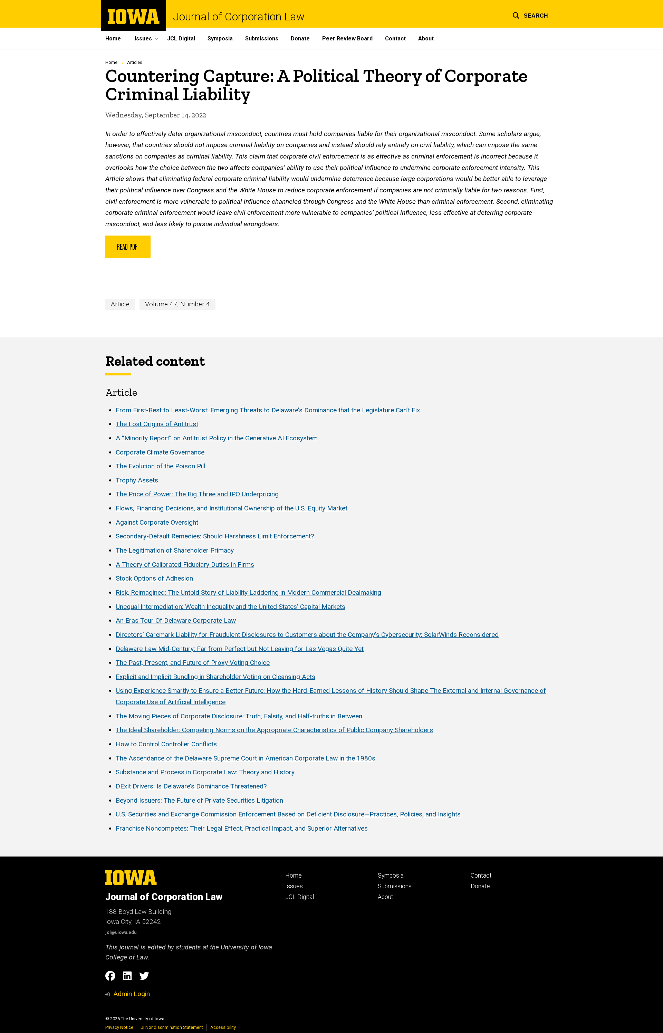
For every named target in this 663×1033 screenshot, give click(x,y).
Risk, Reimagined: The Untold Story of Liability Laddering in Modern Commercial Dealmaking (248, 592)
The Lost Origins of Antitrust (157, 424)
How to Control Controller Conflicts (166, 744)
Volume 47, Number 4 (177, 304)
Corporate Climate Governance (160, 452)
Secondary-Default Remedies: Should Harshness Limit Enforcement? (215, 536)
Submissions (261, 38)
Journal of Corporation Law (239, 16)
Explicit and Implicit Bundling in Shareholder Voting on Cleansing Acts (215, 677)
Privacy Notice (119, 1027)
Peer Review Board (347, 38)
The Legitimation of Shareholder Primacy (175, 550)
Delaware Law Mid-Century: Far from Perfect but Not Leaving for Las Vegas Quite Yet (240, 649)
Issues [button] (143, 38)
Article (120, 304)
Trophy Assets (137, 480)
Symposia (220, 38)
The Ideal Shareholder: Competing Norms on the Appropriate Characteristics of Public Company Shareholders (274, 730)
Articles (134, 62)
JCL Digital (181, 38)
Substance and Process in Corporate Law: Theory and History (205, 772)
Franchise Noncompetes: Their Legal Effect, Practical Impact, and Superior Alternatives (242, 828)
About (426, 38)
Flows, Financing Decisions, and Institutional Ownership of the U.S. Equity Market (231, 508)
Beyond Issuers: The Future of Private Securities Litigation (199, 800)
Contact (395, 38)
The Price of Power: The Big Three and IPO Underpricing (197, 494)
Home (113, 38)
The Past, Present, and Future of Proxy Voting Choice (193, 663)
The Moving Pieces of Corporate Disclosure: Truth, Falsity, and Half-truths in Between (239, 716)
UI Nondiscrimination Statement (172, 1027)
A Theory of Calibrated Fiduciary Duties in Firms (185, 564)
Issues (294, 886)
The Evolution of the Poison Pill (160, 466)
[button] (530, 14)
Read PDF (128, 246)
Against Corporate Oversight (157, 522)
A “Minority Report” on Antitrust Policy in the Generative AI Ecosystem (217, 438)
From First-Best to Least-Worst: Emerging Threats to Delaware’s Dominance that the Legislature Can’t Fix (268, 410)
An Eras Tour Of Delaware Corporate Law (176, 620)
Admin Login (131, 994)
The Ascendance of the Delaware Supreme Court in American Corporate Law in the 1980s (245, 758)
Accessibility (223, 1027)
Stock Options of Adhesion (154, 578)
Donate (300, 38)
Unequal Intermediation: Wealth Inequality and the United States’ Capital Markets (230, 607)
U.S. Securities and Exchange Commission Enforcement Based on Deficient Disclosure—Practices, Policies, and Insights (288, 814)
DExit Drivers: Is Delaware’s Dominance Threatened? (191, 786)
